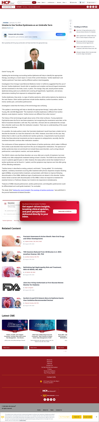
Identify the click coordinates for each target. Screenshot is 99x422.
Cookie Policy (22, 420)
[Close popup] (77, 203)
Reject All (76, 417)
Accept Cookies (87, 417)
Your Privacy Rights (65, 417)
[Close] (96, 417)
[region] (49, 417)
